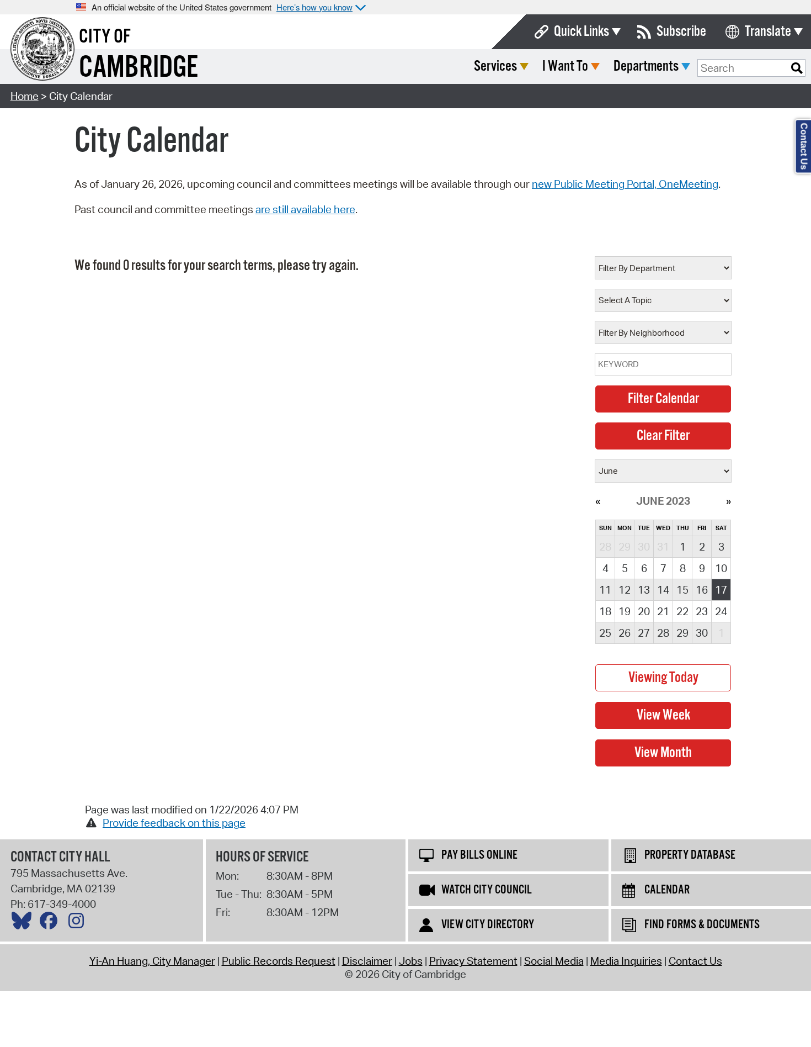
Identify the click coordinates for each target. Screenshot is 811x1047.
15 (682, 589)
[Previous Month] (597, 501)
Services (495, 66)
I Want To (565, 66)
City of (105, 37)
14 (663, 589)
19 (624, 611)
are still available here (305, 209)
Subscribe (681, 32)
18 (605, 611)
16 (702, 589)
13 (644, 589)
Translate (768, 32)
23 (702, 611)
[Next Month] (728, 501)
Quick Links (581, 32)
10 (721, 568)
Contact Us (695, 960)
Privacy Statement (473, 960)
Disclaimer (367, 960)
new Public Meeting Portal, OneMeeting (625, 184)
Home (24, 96)
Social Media (554, 960)
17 (721, 589)
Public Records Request (278, 960)
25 (605, 632)
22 (682, 611)
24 (721, 611)
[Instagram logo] (79, 923)
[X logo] (24, 923)
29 (682, 632)
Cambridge (138, 68)
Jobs (411, 960)
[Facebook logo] (51, 923)
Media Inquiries (626, 960)
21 (663, 611)
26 (624, 632)
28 (663, 632)
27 (644, 632)
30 (702, 632)
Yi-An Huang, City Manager (152, 960)
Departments (646, 66)
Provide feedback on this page (174, 822)
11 (605, 589)
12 (624, 589)
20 (644, 611)
